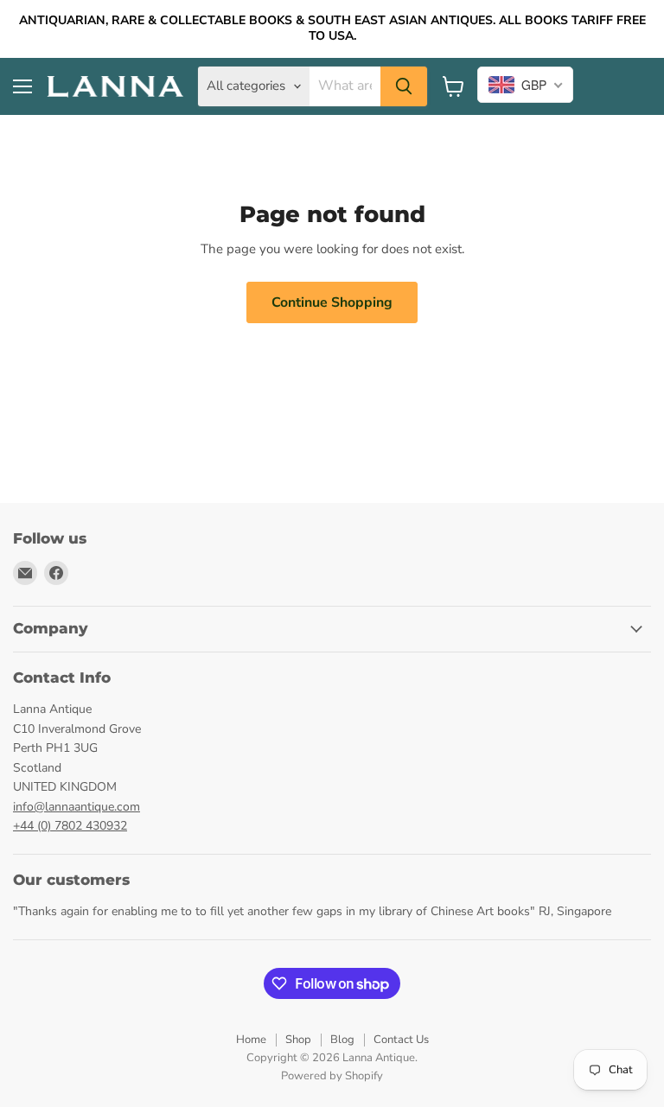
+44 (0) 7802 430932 (70, 826)
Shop (298, 1039)
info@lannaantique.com (76, 806)
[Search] (403, 86)
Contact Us (401, 1039)
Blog (342, 1039)
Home (251, 1039)
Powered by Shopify (332, 1076)
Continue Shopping (332, 302)
